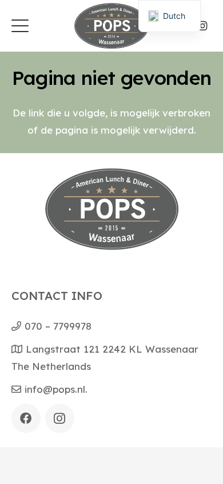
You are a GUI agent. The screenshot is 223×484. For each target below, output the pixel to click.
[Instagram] (202, 26)
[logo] (111, 26)
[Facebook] (26, 418)
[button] (19, 25)
